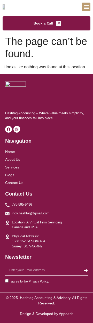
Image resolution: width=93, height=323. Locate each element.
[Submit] (86, 270)
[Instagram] (16, 129)
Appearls (66, 314)
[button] (86, 7)
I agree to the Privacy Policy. (29, 281)
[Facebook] (8, 129)
